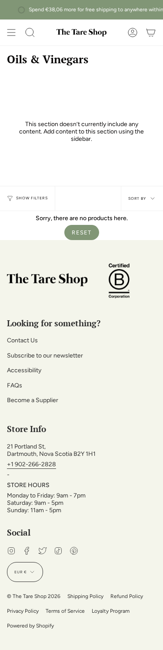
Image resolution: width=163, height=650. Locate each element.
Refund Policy (126, 596)
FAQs (14, 385)
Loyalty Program (111, 611)
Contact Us (22, 340)
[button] (30, 33)
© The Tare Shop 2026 (33, 596)
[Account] (132, 33)
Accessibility (24, 370)
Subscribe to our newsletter (45, 355)
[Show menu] (11, 33)
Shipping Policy (85, 596)
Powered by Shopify (30, 626)
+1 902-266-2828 (31, 464)
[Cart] (151, 33)
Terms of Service (65, 611)
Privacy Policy (23, 611)
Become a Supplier (32, 400)
